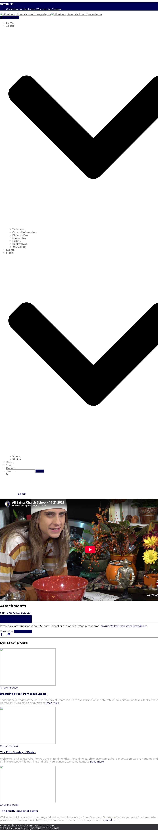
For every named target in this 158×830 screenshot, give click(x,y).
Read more (52, 703)
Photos (16, 459)
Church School (23, 631)
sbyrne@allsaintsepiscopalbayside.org (124, 626)
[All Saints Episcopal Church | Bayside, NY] (51, 14)
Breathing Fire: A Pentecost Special (23, 693)
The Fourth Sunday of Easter (19, 811)
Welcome (18, 229)
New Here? (7, 3)
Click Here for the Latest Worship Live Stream (33, 9)
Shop (9, 465)
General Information (24, 232)
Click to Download (16, 619)
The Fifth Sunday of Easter (18, 752)
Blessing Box (20, 235)
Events (10, 249)
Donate (10, 468)
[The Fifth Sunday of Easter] (28, 743)
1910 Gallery (19, 246)
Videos (16, 456)
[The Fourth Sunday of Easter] (28, 801)
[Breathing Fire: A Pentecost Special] (28, 684)
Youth (9, 462)
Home (10, 22)
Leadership (19, 238)
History (16, 240)
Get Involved (19, 243)
